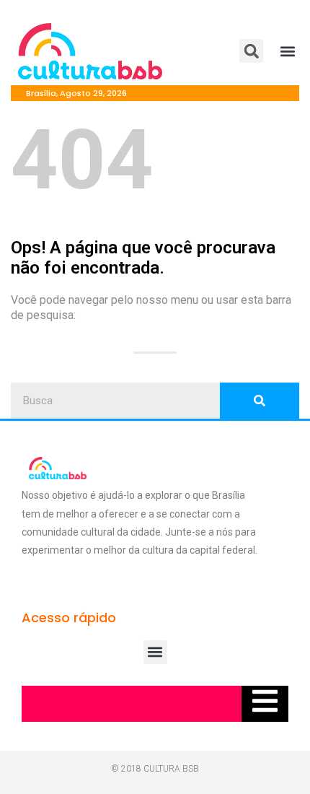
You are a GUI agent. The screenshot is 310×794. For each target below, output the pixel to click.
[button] (251, 51)
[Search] (259, 401)
